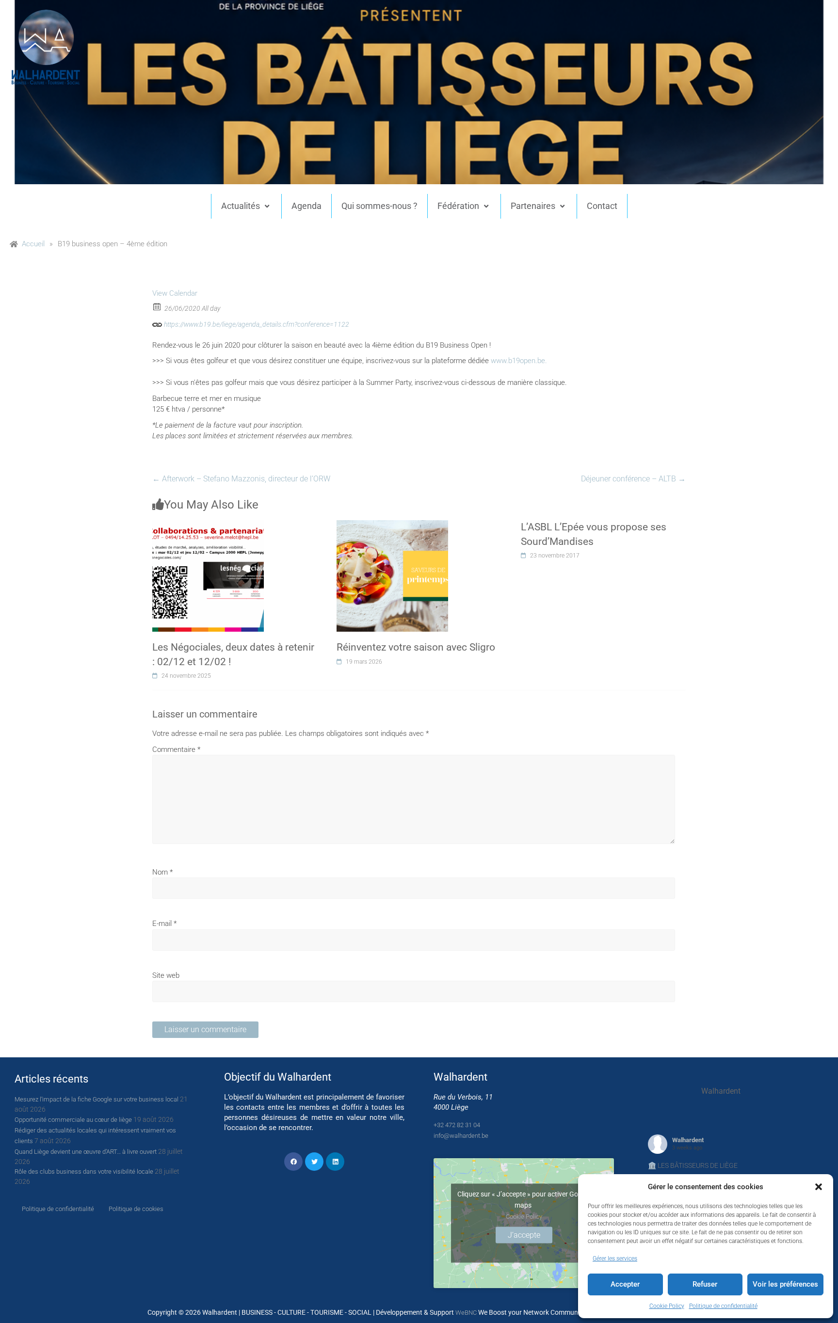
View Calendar (174, 293)
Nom (162, 872)
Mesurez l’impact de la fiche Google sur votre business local (96, 1099)
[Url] (157, 322)
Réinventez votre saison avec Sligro (416, 647)
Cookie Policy (666, 1306)
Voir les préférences (785, 1284)
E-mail (164, 923)
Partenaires (533, 206)
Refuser (705, 1284)
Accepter (625, 1284)
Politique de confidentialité (723, 1306)
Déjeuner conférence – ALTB (633, 478)
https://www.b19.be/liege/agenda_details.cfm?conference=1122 (255, 324)
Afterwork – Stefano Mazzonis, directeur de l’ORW (241, 478)
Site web (165, 975)
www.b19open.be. (519, 360)
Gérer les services (615, 1258)
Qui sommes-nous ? (379, 206)
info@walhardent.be (461, 1135)
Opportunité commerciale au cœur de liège (73, 1119)
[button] (818, 1187)
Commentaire (176, 749)
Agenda (306, 206)
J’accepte (524, 1234)
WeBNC (466, 1312)
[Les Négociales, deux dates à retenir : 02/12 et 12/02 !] (208, 525)
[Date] (157, 306)
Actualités (240, 206)
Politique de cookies (136, 1208)
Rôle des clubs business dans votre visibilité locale (84, 1171)
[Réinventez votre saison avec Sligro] (392, 525)
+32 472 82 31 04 (457, 1125)
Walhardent (688, 1140)
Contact (602, 206)
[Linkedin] (335, 1161)
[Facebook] (293, 1161)
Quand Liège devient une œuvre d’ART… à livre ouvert (86, 1151)
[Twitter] (314, 1161)
